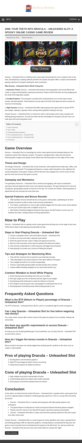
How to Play (11, 130)
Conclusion (11, 139)
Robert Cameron (27, 37)
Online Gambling (11, 433)
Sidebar (73, 19)
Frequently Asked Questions (16, 132)
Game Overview (13, 127)
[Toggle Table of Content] (76, 124)
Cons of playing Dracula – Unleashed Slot (21, 137)
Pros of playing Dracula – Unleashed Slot (20, 135)
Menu (8, 19)
